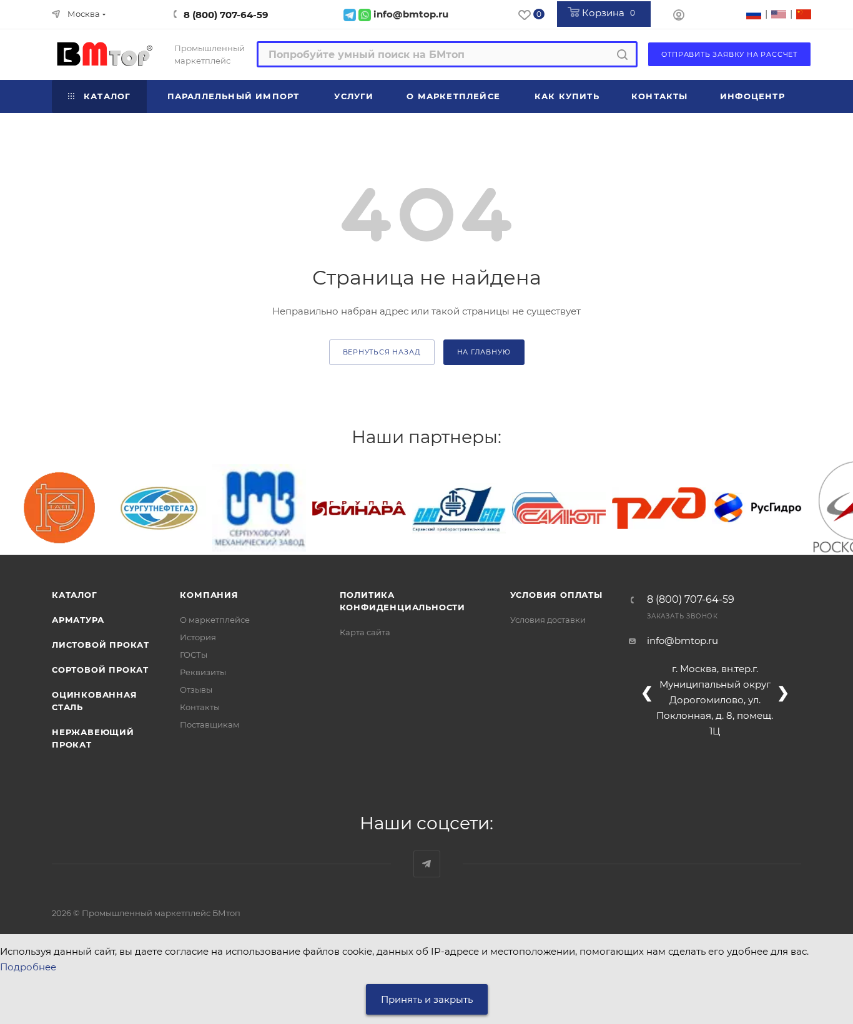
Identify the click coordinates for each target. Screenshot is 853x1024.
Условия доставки (548, 620)
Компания (209, 595)
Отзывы (196, 690)
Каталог (74, 595)
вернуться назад (382, 352)
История (198, 637)
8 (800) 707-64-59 (226, 15)
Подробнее (28, 967)
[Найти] (622, 54)
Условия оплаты (556, 595)
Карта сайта (365, 632)
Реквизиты (203, 672)
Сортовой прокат (100, 670)
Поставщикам (209, 724)
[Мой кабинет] (678, 16)
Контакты (200, 707)
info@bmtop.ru (682, 640)
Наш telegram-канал (426, 864)
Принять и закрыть (427, 999)
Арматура (78, 620)
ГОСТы (193, 655)
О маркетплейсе (215, 620)
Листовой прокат (100, 645)
